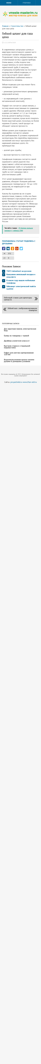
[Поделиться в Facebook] (3, 248)
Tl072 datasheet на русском (18, 271)
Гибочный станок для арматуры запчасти (18, 298)
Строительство (17, 26)
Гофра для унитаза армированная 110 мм (19, 353)
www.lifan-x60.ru (30, 382)
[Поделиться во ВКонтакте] (8, 248)
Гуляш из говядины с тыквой (16, 335)
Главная (5, 26)
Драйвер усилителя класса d (16, 340)
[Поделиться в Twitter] (21, 248)
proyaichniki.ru (16, 382)
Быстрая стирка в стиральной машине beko (17, 347)
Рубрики (27, 3)
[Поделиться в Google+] (16, 248)
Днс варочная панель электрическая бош (20, 329)
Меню (8, 3)
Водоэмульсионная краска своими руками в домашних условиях (19, 360)
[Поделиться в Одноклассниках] (12, 248)
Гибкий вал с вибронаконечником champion (22, 309)
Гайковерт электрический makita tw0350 (21, 287)
